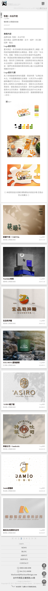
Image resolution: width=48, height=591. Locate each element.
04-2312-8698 (25, 571)
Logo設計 (32, 8)
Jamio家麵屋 (8, 488)
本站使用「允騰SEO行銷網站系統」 (26, 587)
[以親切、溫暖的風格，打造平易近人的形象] (24, 513)
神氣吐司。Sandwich (11, 446)
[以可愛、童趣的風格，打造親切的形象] (24, 471)
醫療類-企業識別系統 (9, 533)
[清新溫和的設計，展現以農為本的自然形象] (24, 220)
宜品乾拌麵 (7, 321)
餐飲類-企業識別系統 (9, 240)
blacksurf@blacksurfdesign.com (24, 575)
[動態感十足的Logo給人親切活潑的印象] (24, 304)
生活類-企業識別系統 (9, 365)
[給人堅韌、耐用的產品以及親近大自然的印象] (24, 346)
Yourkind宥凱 (8, 279)
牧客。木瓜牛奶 (42, 8)
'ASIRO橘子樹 (9, 404)
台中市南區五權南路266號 (24, 578)
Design (26, 8)
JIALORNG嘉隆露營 (11, 362)
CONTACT (24, 563)
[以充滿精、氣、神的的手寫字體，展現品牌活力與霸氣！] (24, 429)
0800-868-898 (25, 568)
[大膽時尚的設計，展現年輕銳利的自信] (24, 262)
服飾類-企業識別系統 (9, 281)
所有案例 (20, 8)
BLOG (24, 551)
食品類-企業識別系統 (9, 407)
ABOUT (24, 555)
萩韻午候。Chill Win (11, 237)
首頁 (15, 8)
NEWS (24, 548)
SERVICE (24, 559)
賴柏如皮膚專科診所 (11, 530)
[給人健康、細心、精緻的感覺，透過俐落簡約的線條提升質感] (24, 388)
